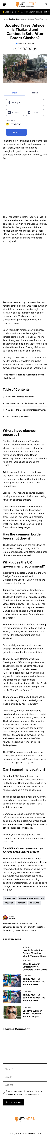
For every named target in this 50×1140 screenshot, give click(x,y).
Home (5, 19)
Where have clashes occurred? (20, 396)
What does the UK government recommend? (26, 410)
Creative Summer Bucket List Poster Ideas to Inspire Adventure (32, 1015)
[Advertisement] (25, 188)
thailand (35, 903)
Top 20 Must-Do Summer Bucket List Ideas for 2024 (34, 981)
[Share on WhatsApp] (30, 49)
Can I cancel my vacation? (17, 416)
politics (9, 903)
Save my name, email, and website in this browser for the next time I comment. (24, 1093)
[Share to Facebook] (20, 49)
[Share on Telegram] (35, 49)
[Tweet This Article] (25, 49)
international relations (32, 898)
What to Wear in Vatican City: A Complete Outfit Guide (35, 967)
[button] (46, 4)
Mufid (20, 44)
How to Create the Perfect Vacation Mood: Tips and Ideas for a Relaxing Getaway (34, 956)
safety (22, 903)
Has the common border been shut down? (25, 403)
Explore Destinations (17, 19)
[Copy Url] (15, 49)
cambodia (10, 898)
